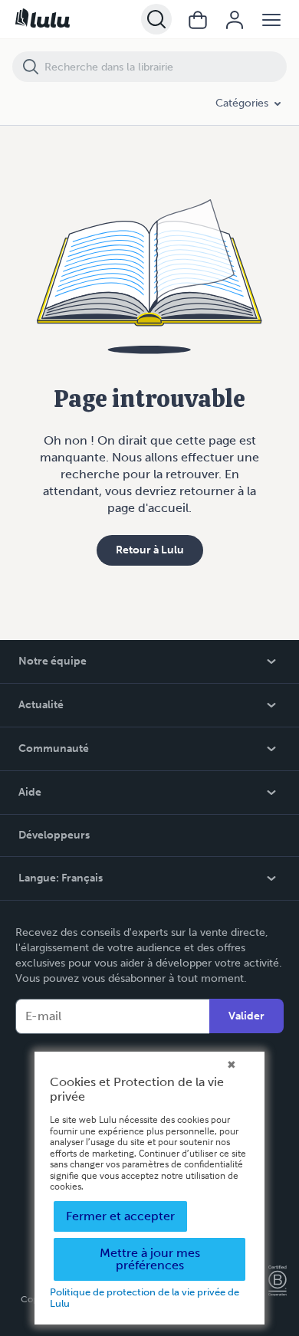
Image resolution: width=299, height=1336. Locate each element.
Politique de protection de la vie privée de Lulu (144, 1297)
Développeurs (54, 835)
